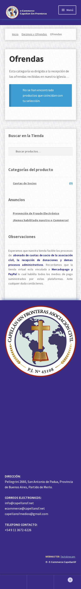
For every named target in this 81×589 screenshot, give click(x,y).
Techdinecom (67, 556)
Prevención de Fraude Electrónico (36, 213)
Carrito (62, 578)
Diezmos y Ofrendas (34, 34)
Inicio (15, 34)
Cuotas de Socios (25, 183)
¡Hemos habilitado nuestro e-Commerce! (41, 220)
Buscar (40, 582)
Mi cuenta (13, 582)
